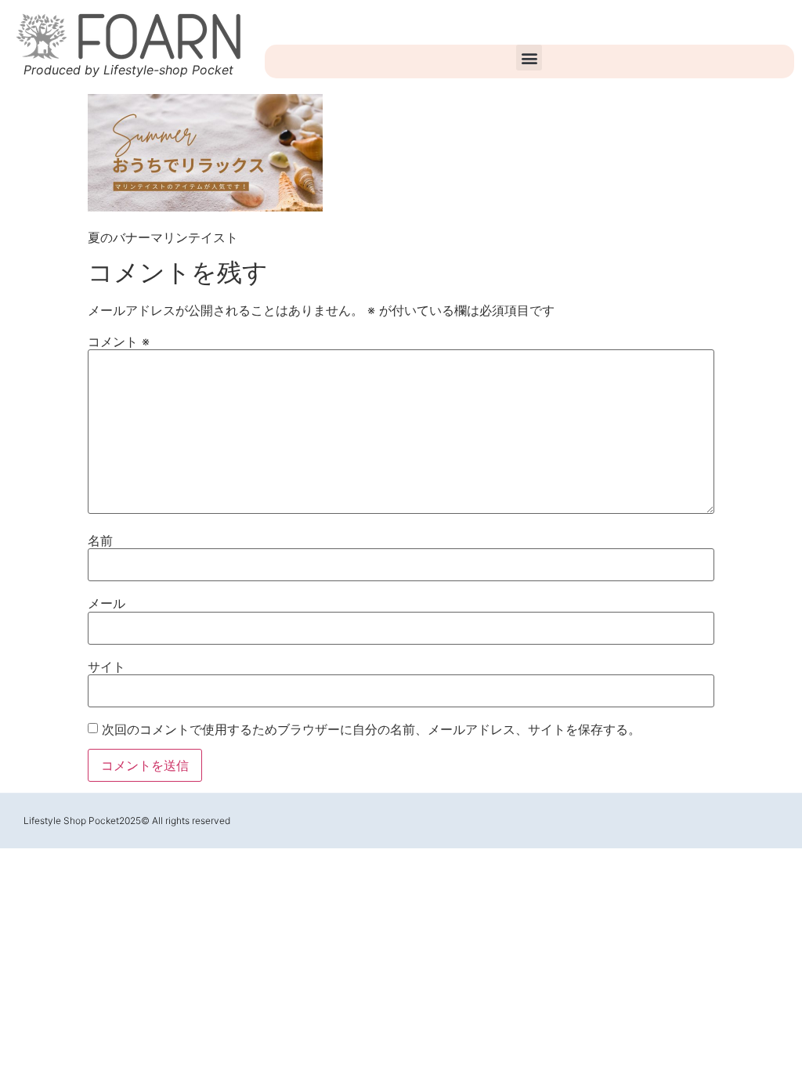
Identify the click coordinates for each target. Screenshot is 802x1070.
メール (106, 603)
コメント (119, 341)
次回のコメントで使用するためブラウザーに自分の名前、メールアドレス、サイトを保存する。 (371, 729)
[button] (529, 57)
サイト (106, 666)
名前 (100, 540)
